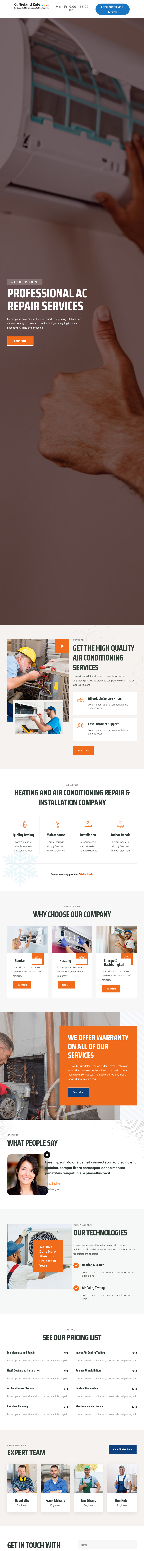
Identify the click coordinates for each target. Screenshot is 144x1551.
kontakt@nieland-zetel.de (112, 9)
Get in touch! (86, 874)
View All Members (122, 1449)
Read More (83, 750)
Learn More (20, 340)
